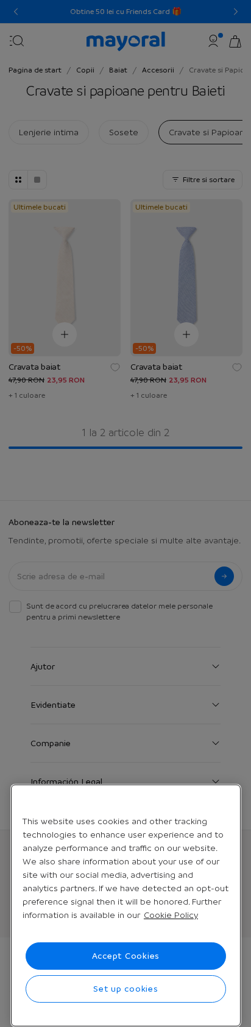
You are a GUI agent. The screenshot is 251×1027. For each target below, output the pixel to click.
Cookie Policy (171, 914)
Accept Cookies (126, 955)
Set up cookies (125, 988)
